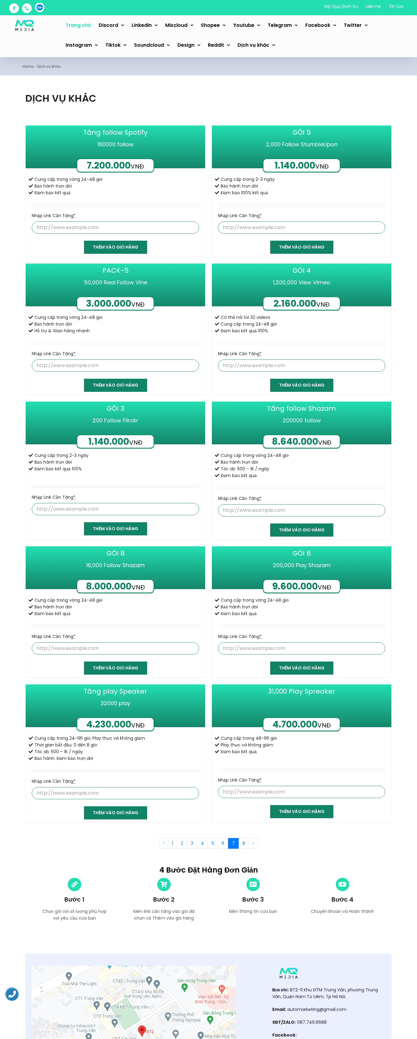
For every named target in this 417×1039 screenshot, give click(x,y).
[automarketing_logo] (288, 968)
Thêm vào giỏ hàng (115, 247)
